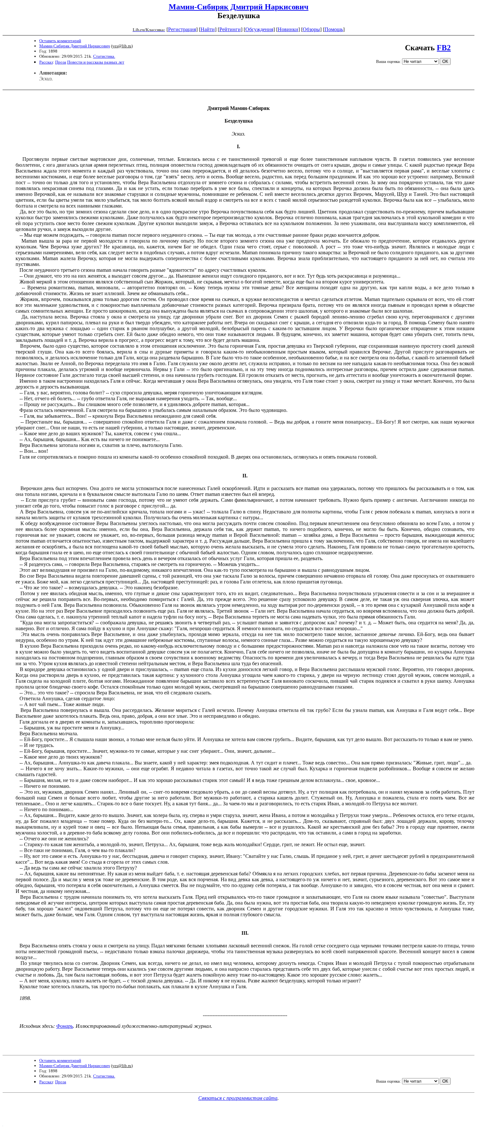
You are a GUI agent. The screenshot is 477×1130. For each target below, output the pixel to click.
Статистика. (104, 56)
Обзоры (311, 29)
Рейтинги (230, 29)
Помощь (333, 29)
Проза (60, 62)
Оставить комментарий (60, 40)
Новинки (288, 29)
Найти (208, 29)
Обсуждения (259, 29)
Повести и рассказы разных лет (95, 62)
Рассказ (46, 62)
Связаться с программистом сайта (237, 1098)
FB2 (444, 47)
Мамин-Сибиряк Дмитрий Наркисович (239, 7)
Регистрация (182, 29)
